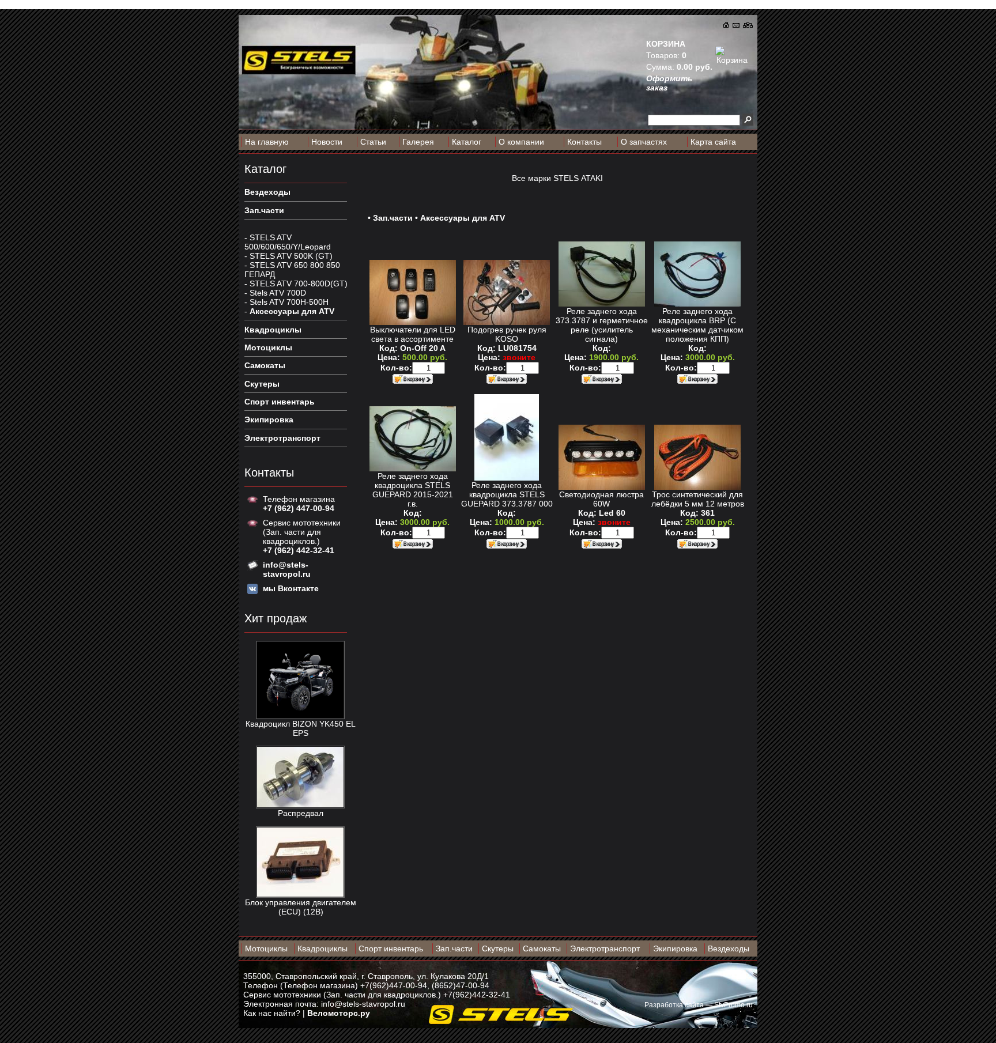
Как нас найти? (271, 1013)
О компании (521, 141)
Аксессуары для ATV (292, 311)
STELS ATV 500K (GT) (291, 255)
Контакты (584, 141)
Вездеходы (728, 948)
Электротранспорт (605, 948)
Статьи (373, 141)
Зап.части (393, 217)
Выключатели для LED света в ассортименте (412, 334)
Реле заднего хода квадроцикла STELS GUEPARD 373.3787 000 (507, 494)
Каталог (466, 141)
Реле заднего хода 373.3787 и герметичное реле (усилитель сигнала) (602, 325)
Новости (326, 141)
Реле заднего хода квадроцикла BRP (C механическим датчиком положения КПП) (697, 325)
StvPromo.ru (733, 1005)
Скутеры (498, 948)
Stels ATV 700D (278, 292)
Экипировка (675, 948)
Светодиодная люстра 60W (601, 499)
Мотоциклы (266, 948)
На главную (267, 141)
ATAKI (592, 178)
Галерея (418, 141)
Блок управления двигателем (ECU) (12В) (300, 907)
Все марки (531, 178)
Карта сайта (713, 141)
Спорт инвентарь (391, 948)
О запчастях (644, 141)
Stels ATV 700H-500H (289, 302)
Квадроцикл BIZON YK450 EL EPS (301, 728)
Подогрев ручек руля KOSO (506, 334)
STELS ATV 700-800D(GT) (299, 283)
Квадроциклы (322, 948)
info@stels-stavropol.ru (363, 1003)
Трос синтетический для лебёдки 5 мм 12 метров (697, 499)
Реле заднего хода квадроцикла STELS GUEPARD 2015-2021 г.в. (412, 489)
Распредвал (300, 813)
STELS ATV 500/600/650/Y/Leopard (287, 242)
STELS (566, 178)
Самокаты (542, 948)
